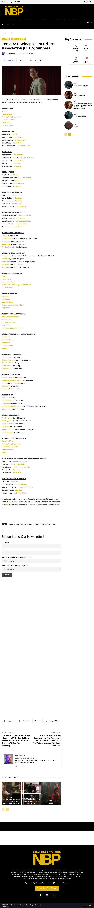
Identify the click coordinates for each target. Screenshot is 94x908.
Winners (15, 39)
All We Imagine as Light (10, 317)
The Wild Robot (7, 287)
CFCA (23, 39)
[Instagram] (87, 1)
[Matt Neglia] (4, 53)
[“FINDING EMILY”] (68, 95)
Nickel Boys (6, 123)
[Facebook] (84, 1)
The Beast (17, 186)
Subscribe (87, 58)
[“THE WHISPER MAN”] (68, 85)
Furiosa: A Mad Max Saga (11, 117)
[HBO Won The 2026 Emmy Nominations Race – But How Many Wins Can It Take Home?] (31, 793)
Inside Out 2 (6, 279)
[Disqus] (31, 613)
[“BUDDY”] (51, 793)
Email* (4, 550)
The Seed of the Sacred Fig (12, 328)
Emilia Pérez (17, 227)
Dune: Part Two (7, 340)
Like (86, 45)
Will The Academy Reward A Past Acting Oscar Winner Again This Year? (11, 801)
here (16, 502)
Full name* (6, 542)
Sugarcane (6, 308)
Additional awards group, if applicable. (16, 565)
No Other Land (7, 302)
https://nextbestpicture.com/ (24, 758)
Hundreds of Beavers (10, 447)
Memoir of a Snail (8, 282)
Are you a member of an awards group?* (17, 557)
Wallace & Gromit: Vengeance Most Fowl (17, 285)
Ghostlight (18, 166)
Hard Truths (26, 178)
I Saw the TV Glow (8, 120)
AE (11, 797)
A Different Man (20, 206)
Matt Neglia (12, 53)
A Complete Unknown (26, 157)
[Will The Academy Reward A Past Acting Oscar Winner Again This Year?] (11, 793)
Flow (3, 276)
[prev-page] (3, 809)
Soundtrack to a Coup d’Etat (12, 305)
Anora (4, 111)
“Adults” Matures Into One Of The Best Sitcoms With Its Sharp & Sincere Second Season (83, 106)
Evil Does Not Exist (9, 322)
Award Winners (14, 524)
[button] (86, 22)
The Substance (7, 125)
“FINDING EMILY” (79, 96)
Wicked (16, 175)
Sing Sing (19, 160)
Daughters (6, 299)
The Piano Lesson (24, 215)
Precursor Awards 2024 (47, 524)
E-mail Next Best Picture (47, 888)
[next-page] (7, 809)
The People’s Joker (18, 464)
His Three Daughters (23, 221)
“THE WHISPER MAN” (81, 86)
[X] (90, 1)
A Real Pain (17, 198)
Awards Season (26, 524)
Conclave (17, 163)
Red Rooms (6, 325)
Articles (31, 796)
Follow (76, 45)
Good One (15, 481)
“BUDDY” (51, 803)
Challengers (6, 241)
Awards (10, 33)
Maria (4, 383)
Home (4, 33)
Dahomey (5, 296)
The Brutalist (7, 114)
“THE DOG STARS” (80, 116)
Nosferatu (5, 264)
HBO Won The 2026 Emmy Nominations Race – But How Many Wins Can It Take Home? (31, 800)
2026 (51, 801)
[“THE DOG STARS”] (68, 115)
